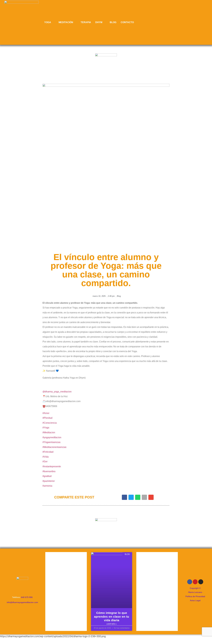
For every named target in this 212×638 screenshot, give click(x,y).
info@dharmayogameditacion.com (22, 602)
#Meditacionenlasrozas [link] (54, 447)
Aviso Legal (195, 600)
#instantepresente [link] (52, 466)
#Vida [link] (46, 457)
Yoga (47, 22)
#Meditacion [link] (49, 432)
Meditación (66, 22)
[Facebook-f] (189, 581)
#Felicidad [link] (48, 452)
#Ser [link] (45, 461)
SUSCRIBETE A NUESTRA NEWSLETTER (157, 591)
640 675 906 (27, 597)
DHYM (98, 22)
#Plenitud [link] (47, 418)
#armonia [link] (47, 486)
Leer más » (111, 624)
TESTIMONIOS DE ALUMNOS (66, 591)
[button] (124, 497)
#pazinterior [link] (49, 481)
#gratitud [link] (47, 476)
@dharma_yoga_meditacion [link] (57, 391)
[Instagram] (200, 581)
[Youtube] (195, 581)
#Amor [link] (46, 413)
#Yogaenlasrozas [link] (51, 442)
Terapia (86, 22)
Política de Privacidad (195, 596)
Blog (113, 22)
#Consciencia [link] (50, 423)
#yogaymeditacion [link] (52, 437)
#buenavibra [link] (49, 471)
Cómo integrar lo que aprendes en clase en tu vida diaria (111, 616)
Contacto (127, 22)
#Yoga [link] (46, 427)
